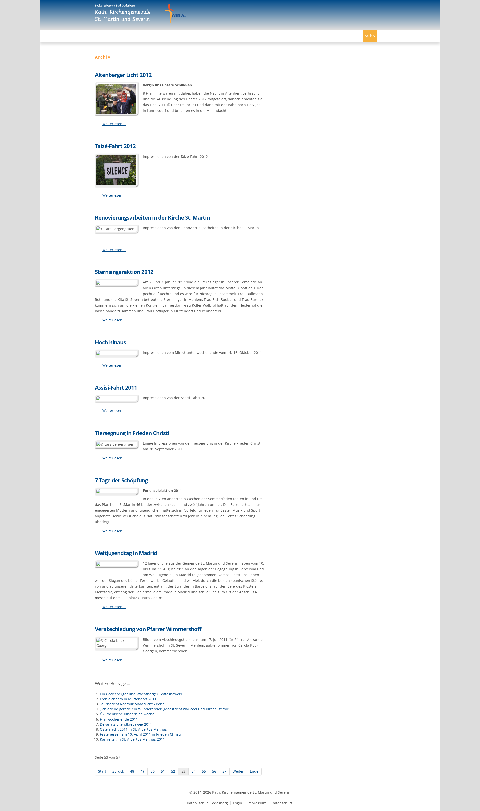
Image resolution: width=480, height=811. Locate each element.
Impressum (257, 803)
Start (102, 771)
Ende (254, 771)
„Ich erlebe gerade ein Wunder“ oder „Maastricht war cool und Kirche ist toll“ (164, 709)
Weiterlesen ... (114, 123)
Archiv (370, 35)
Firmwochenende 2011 (119, 719)
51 (163, 771)
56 (214, 771)
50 (153, 771)
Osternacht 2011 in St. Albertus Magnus (133, 729)
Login (237, 803)
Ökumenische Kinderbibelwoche (127, 714)
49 (142, 771)
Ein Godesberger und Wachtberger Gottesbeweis (141, 694)
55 (204, 771)
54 (194, 771)
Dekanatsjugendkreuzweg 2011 (126, 724)
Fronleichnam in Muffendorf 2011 (128, 699)
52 (173, 771)
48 (132, 771)
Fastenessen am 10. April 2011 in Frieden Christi (140, 734)
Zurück (118, 771)
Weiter (238, 771)
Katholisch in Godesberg (207, 803)
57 (224, 771)
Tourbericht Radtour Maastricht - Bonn (132, 704)
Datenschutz (282, 803)
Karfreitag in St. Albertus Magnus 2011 (132, 739)
